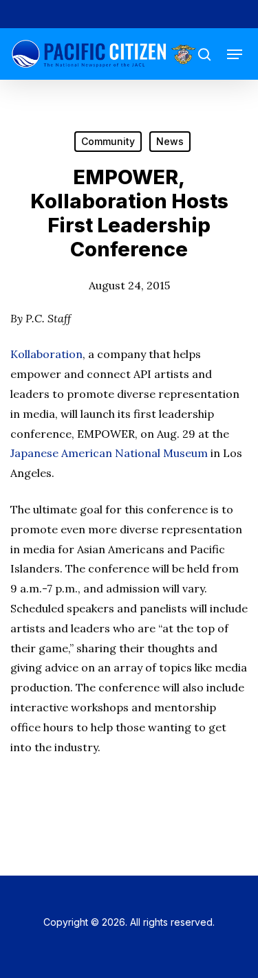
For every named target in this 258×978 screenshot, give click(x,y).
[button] (234, 54)
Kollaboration (46, 354)
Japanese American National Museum (109, 453)
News (170, 141)
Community (108, 141)
